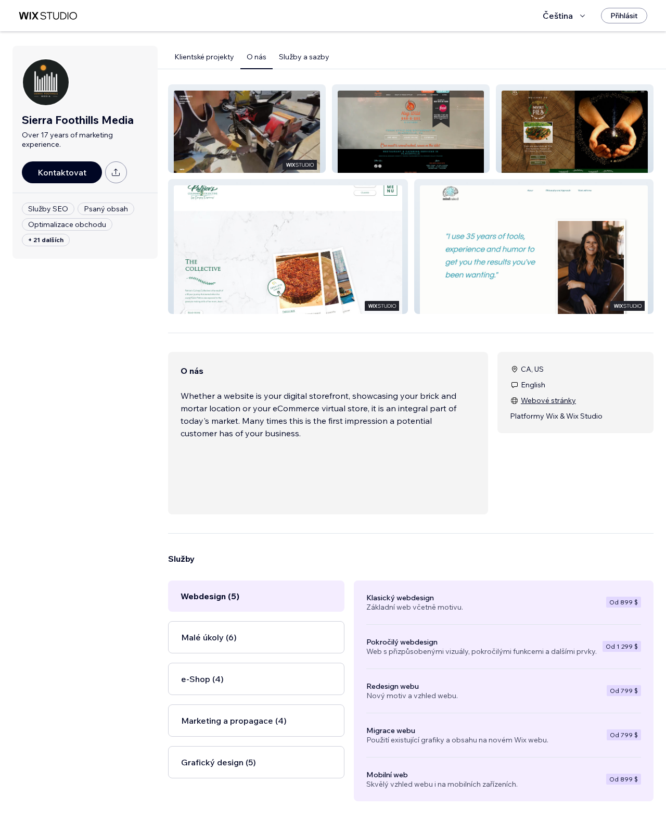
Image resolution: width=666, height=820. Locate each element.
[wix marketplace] (48, 16)
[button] (247, 128)
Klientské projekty (204, 56)
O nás (256, 56)
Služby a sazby (304, 56)
